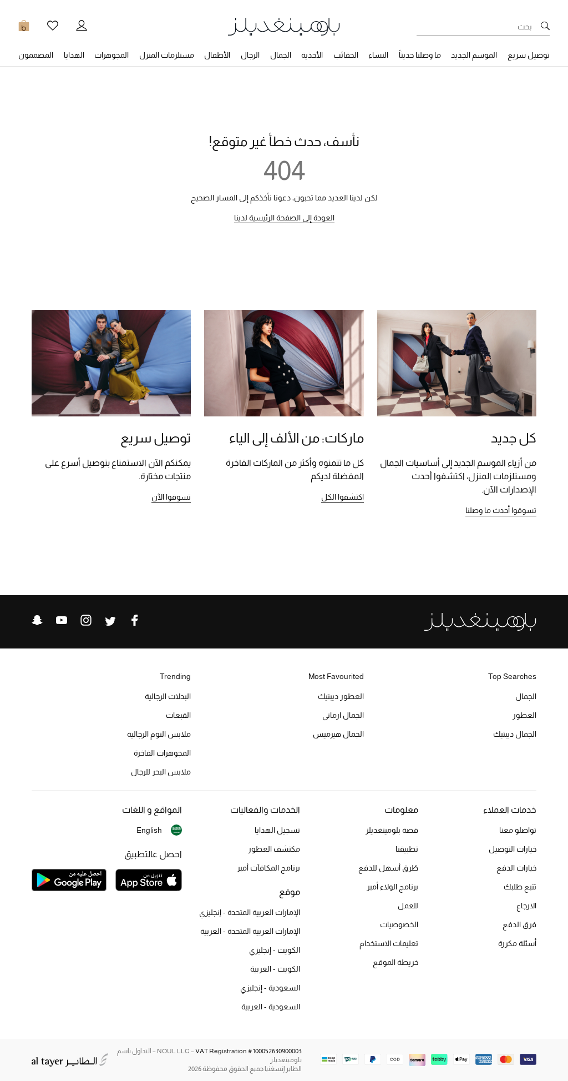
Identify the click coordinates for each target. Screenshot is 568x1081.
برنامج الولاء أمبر (392, 886)
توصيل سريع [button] (529, 55)
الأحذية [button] (312, 55)
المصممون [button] (35, 55)
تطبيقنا (406, 848)
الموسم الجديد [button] (474, 55)
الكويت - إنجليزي (274, 950)
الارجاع (526, 905)
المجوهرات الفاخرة (162, 752)
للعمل (408, 905)
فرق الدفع (519, 924)
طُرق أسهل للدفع (388, 867)
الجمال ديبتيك (514, 734)
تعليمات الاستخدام (388, 943)
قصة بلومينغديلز (392, 830)
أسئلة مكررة (517, 943)
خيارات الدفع (516, 867)
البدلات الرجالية (168, 696)
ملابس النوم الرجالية (159, 734)
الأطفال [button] (217, 55)
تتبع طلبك (520, 886)
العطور (524, 715)
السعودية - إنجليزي (270, 987)
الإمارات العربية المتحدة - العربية (250, 931)
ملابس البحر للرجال (161, 771)
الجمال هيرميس (338, 734)
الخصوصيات (399, 924)
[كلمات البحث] (545, 26)
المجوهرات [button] (111, 55)
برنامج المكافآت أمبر (268, 867)
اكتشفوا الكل (342, 496)
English (149, 830)
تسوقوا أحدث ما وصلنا (500, 510)
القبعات (178, 715)
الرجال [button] (250, 55)
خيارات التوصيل (512, 848)
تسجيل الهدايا (277, 830)
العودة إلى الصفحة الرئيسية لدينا (284, 217)
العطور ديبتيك (341, 696)
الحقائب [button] (345, 55)
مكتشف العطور (274, 848)
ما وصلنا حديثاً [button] (420, 55)
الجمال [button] (280, 55)
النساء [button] (378, 55)
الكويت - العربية (275, 968)
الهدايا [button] (74, 55)
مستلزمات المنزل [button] (166, 55)
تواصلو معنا (517, 830)
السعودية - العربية (270, 1006)
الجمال (525, 696)
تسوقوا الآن (171, 496)
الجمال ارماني (343, 715)
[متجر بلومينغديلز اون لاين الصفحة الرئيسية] (284, 26)
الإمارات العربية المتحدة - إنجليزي (249, 912)
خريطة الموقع (395, 962)
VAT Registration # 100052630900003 (248, 1051)
